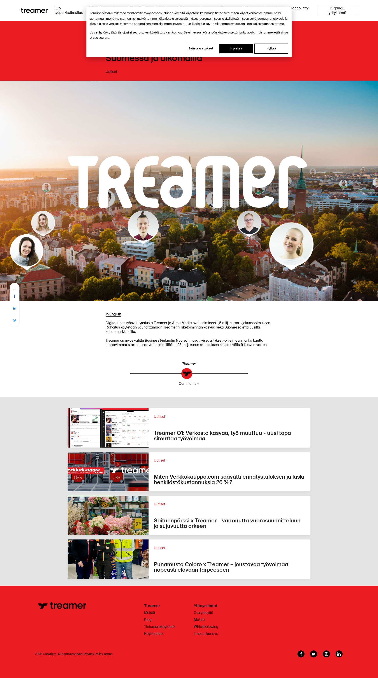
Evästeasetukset (201, 48)
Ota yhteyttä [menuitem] (203, 612)
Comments (187, 383)
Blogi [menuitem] (148, 619)
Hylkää (271, 48)
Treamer (189, 364)
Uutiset (111, 71)
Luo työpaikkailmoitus (69, 10)
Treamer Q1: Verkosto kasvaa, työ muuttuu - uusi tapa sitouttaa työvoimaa (222, 435)
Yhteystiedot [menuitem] (205, 605)
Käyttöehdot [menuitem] (154, 633)
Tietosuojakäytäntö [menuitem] (159, 626)
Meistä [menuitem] (149, 612)
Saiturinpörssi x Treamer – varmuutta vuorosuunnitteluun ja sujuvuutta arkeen (227, 523)
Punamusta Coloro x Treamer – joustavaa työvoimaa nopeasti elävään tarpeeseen (221, 567)
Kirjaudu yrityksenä (337, 10)
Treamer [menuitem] (152, 605)
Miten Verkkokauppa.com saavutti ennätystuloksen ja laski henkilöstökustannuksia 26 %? (229, 479)
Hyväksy (236, 48)
